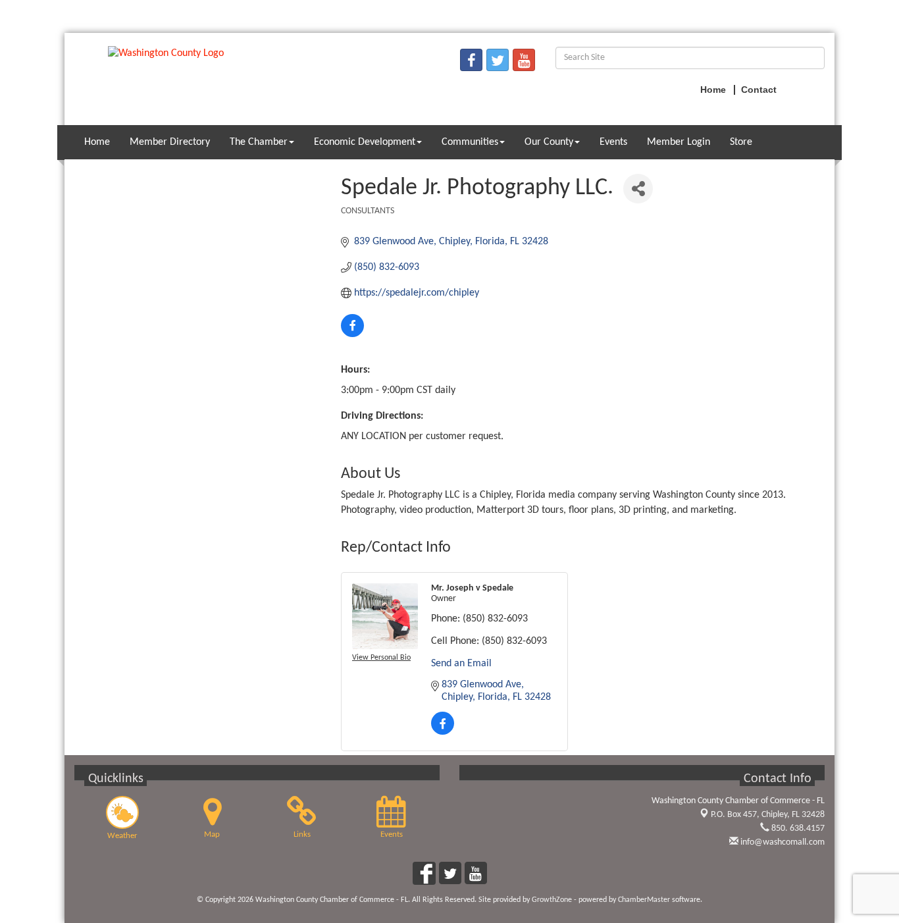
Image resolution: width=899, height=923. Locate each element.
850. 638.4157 (797, 828)
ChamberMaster (644, 900)
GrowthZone (552, 900)
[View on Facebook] (352, 334)
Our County (549, 142)
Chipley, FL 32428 (768, 815)
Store (741, 142)
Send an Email (461, 663)
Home (97, 142)
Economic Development (364, 142)
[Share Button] (638, 188)
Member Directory (170, 142)
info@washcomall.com (781, 842)
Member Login (678, 142)
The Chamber (259, 142)
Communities (470, 142)
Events (613, 142)
